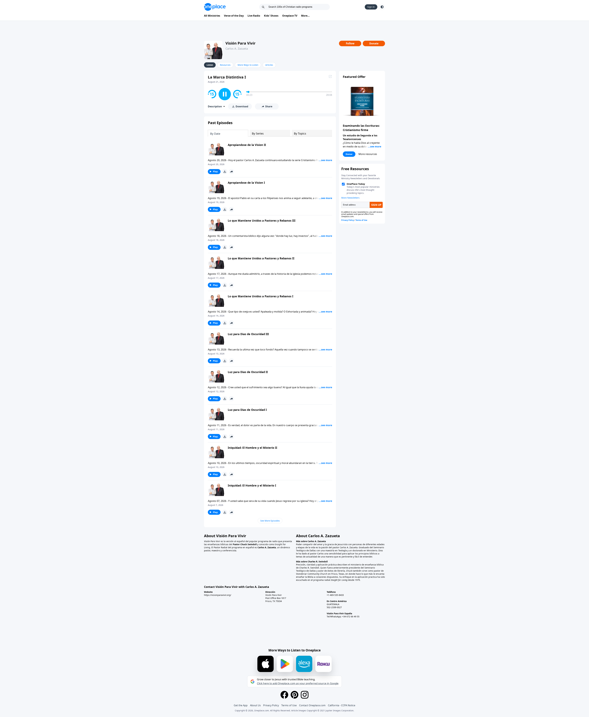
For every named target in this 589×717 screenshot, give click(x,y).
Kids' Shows (271, 15)
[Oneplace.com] (215, 7)
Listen (210, 64)
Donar (349, 154)
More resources (367, 154)
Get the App (241, 705)
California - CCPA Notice (341, 705)
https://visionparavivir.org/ (217, 595)
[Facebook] (284, 695)
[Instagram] (304, 695)
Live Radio (254, 15)
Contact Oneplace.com (312, 705)
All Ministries (212, 15)
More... (305, 15)
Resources (225, 64)
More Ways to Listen (248, 64)
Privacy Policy (271, 705)
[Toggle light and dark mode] (382, 7)
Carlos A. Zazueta (236, 48)
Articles (269, 64)
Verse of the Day (234, 15)
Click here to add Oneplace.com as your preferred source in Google (298, 683)
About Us (255, 705)
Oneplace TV (289, 15)
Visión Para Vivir (240, 43)
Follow (350, 43)
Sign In (371, 6)
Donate (373, 43)
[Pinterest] (294, 695)
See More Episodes (270, 520)
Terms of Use (289, 705)
